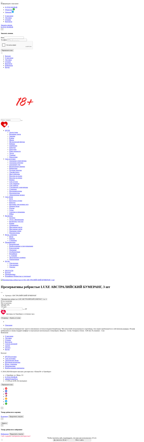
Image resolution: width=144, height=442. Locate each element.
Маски (11, 140)
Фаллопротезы (14, 193)
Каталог (8, 56)
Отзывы (8, 20)
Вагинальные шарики (17, 166)
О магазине (9, 16)
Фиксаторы (13, 157)
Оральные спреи (15, 231)
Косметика (9, 216)
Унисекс (12, 267)
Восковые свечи (15, 134)
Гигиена (12, 218)
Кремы (11, 223)
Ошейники (13, 146)
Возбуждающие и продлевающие (21, 246)
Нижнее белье (14, 206)
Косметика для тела (16, 221)
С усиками (13, 255)
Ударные (12, 155)
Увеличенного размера (17, 257)
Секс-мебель (13, 185)
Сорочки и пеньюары (17, 212)
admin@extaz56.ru (11, 379)
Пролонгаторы (14, 233)
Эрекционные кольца (17, 195)
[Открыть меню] (2, 2)
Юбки (11, 214)
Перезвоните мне (7, 50)
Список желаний (11, 344)
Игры (11, 237)
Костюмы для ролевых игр (18, 204)
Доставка (8, 18)
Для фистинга (14, 172)
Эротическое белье (12, 360)
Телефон (4, 40)
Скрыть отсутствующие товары (14, 440)
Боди (11, 199)
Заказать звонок (6, 25)
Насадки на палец (15, 176)
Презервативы (10, 242)
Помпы (12, 180)
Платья (11, 208)
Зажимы (12, 136)
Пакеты (12, 238)
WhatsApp (9, 10)
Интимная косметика (12, 362)
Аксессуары (13, 132)
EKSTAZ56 (9, 270)
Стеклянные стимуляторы (18, 187)
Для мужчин (13, 263)
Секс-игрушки (10, 159)
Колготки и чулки (15, 201)
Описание (8, 325)
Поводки (12, 147)
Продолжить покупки (16, 416)
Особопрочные (14, 252)
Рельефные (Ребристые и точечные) (18, 276)
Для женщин (13, 265)
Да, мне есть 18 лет (60, 440)
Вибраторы (13, 168)
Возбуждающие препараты (14, 368)
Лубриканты (13, 225)
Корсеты (12, 202)
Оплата (7, 347)
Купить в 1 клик (15, 318)
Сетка (11, 210)
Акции (7, 346)
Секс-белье (9, 197)
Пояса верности (15, 151)
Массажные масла (15, 227)
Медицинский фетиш (17, 142)
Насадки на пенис (15, 178)
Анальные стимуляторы (17, 161)
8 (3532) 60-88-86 (11, 7)
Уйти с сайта (79, 440)
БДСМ (7, 130)
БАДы (7, 261)
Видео (7, 67)
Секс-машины (14, 183)
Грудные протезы (15, 170)
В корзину (5, 318)
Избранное (9, 65)
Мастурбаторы (14, 174)
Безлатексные (14, 244)
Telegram (8, 12)
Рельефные (13, 254)
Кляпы (11, 138)
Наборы (12, 144)
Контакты (8, 21)
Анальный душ (14, 164)
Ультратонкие (14, 259)
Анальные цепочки (16, 163)
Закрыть (4, 423)
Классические (14, 248)
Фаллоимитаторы (15, 191)
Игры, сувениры (11, 235)
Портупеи (12, 149)
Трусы (11, 153)
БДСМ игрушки (11, 357)
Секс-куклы (13, 182)
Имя (2, 38)
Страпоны (13, 189)
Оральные (13, 250)
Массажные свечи (15, 229)
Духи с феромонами (16, 219)
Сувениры (13, 240)
